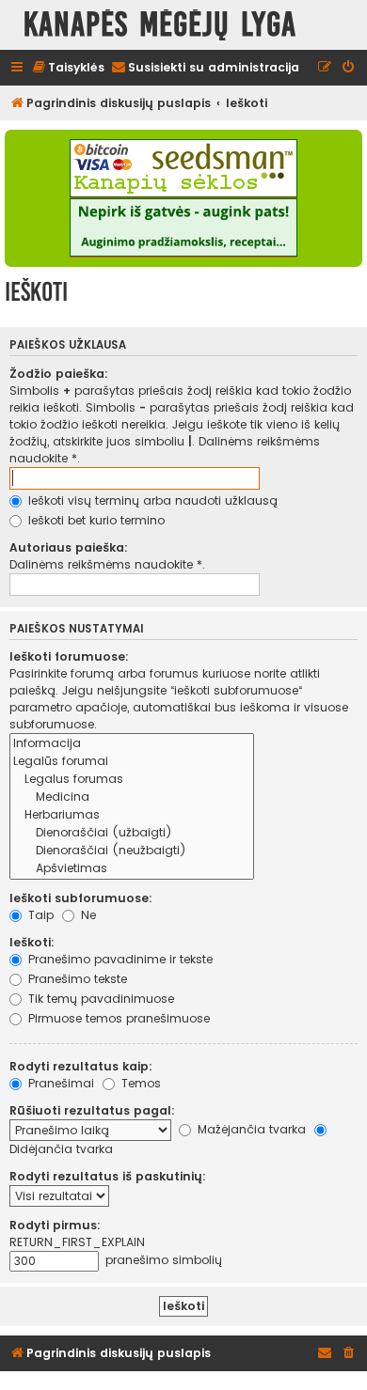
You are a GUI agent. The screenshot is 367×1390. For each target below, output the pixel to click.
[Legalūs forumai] (131, 762)
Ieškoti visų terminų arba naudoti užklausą (151, 500)
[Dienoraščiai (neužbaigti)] (131, 851)
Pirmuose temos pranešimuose (117, 1018)
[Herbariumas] (131, 815)
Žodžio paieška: (58, 374)
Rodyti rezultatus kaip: (80, 1066)
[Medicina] (131, 797)
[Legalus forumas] (131, 780)
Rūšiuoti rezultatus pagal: (92, 1110)
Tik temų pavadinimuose (99, 999)
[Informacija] (131, 744)
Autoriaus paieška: (68, 547)
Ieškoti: (32, 942)
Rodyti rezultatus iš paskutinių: (107, 1176)
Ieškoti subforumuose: (80, 898)
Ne (86, 915)
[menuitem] (67, 68)
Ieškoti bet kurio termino (94, 520)
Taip (39, 915)
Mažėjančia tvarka (250, 1129)
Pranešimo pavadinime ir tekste (118, 959)
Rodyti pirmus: (55, 1225)
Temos (139, 1083)
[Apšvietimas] (131, 869)
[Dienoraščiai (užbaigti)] (131, 833)
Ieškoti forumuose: (69, 656)
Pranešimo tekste (75, 979)
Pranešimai (59, 1083)
